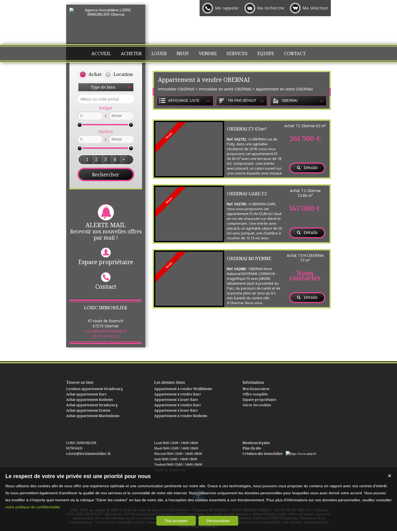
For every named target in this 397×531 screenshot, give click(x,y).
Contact (105, 286)
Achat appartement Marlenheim (92, 416)
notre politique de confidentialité (32, 507)
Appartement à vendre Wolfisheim (183, 389)
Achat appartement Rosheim (89, 400)
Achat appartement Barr (86, 394)
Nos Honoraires (256, 389)
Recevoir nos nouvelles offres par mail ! (106, 231)
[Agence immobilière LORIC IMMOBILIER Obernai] (105, 14)
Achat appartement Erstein (88, 410)
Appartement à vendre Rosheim (180, 416)
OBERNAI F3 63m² (247, 129)
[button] (87, 159)
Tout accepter (176, 521)
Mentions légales (256, 443)
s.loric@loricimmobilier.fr (105, 331)
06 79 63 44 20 (106, 336)
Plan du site (252, 448)
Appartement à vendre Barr (177, 394)
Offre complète (255, 394)
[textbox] (106, 99)
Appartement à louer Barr (176, 400)
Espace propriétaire (105, 262)
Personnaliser (218, 521)
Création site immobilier (263, 454)
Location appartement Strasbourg (94, 389)
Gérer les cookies (257, 405)
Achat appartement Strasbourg (92, 405)
